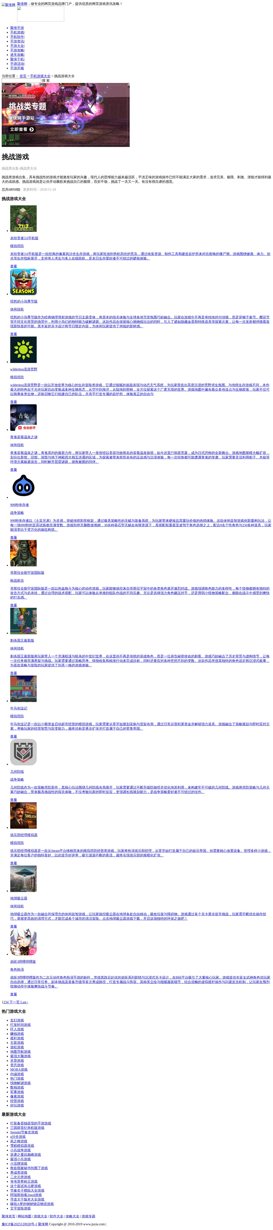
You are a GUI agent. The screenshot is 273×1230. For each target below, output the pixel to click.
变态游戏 (17, 1065)
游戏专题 (88, 1216)
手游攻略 (17, 50)
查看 (13, 266)
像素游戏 (17, 1096)
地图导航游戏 (20, 1051)
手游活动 (17, 63)
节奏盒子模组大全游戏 (27, 1190)
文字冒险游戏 (20, 1208)
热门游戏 (17, 1078)
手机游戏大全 (40, 76)
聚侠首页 (8, 1216)
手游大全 (17, 46)
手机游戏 (17, 32)
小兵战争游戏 (20, 1150)
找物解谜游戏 (20, 1083)
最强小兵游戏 (20, 1159)
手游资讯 (17, 41)
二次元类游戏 (20, 1177)
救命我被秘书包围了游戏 (29, 1168)
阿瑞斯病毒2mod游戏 (26, 1195)
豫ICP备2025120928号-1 (19, 1224)
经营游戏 (17, 1101)
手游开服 (17, 68)
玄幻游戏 (17, 1020)
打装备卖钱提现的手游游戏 (30, 1123)
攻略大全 (72, 1216)
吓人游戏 (17, 1029)
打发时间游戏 (20, 1025)
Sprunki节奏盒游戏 (24, 1132)
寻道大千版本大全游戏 (27, 1199)
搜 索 (46, 80)
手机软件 (17, 37)
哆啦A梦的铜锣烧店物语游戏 (32, 1204)
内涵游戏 (17, 1074)
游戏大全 (40, 1216)
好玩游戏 (17, 1105)
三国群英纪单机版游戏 (27, 1128)
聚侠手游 (17, 28)
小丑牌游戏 (18, 1163)
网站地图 (24, 1216)
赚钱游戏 (17, 1034)
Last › (24, 1002)
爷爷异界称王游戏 (24, 1181)
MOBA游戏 (19, 1069)
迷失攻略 (17, 55)
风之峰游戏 (18, 1141)
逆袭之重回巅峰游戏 (25, 1154)
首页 (23, 76)
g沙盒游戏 (18, 1137)
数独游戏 (17, 1087)
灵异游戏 (17, 1060)
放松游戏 (17, 1047)
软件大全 (56, 1216)
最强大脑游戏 (20, 1056)
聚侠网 (22, 4)
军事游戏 (17, 1092)
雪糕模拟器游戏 (22, 1145)
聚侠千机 (17, 59)
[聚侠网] (40, 20)
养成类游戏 (18, 1172)
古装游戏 (17, 1042)
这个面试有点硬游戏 (25, 1186)
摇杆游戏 (17, 1038)
